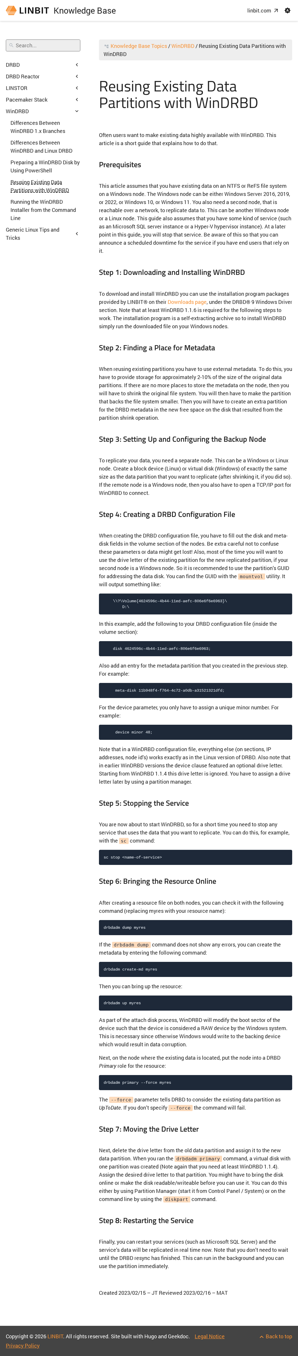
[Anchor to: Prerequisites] (148, 165)
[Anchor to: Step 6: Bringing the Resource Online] (223, 881)
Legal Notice (210, 1336)
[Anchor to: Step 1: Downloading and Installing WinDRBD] (252, 272)
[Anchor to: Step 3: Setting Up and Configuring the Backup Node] (273, 439)
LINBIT (55, 1336)
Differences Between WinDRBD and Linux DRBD (41, 146)
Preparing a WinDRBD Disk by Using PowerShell (45, 166)
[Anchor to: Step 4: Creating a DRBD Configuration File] (242, 514)
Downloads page (187, 301)
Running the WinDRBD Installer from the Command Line (43, 209)
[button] (287, 10)
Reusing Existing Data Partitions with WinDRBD (39, 186)
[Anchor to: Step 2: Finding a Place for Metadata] (222, 347)
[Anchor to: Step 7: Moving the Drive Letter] (206, 1129)
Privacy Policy (23, 1345)
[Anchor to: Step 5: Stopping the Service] (196, 803)
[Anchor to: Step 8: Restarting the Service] (201, 1220)
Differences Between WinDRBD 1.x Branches (37, 126)
